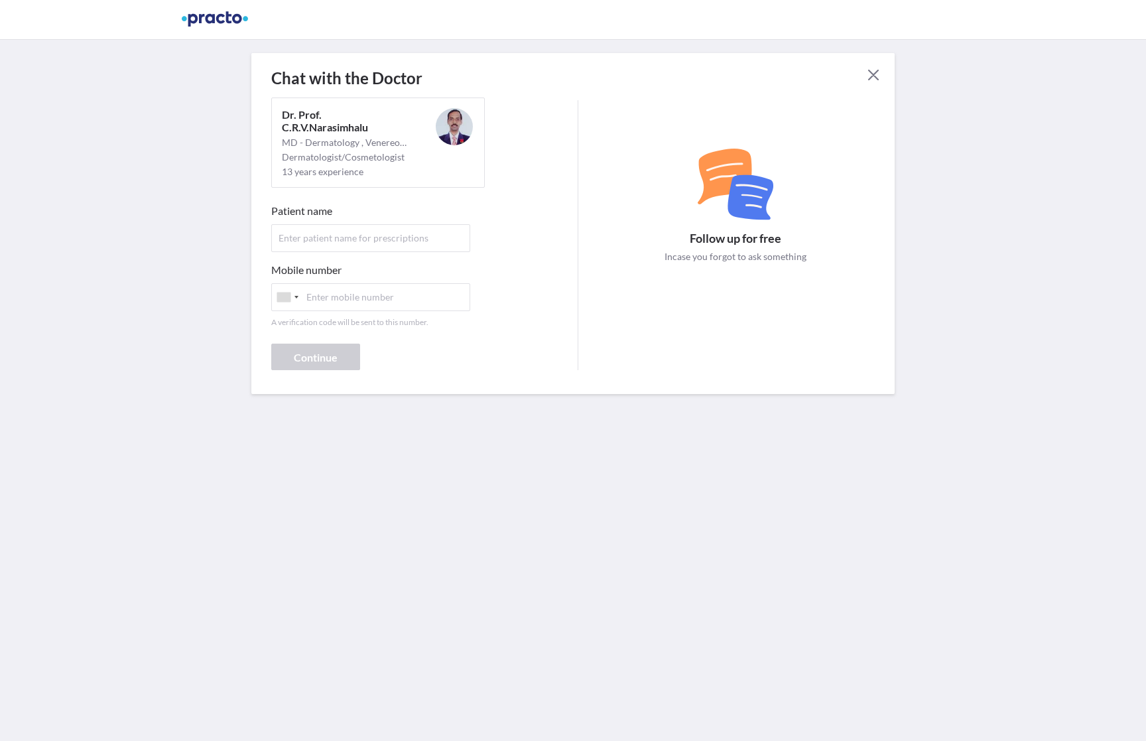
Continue (316, 357)
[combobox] (287, 297)
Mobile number (306, 269)
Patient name (301, 210)
